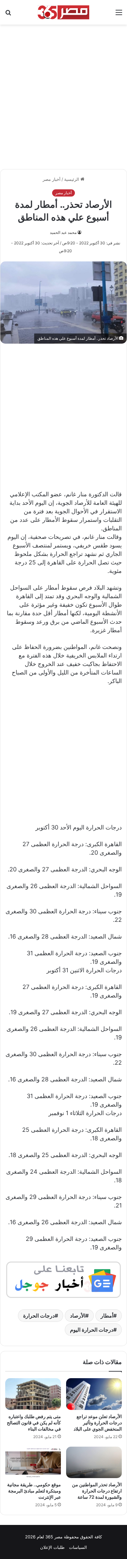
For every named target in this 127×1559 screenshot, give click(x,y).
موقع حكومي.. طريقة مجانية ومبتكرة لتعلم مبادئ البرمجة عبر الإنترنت (34, 1491)
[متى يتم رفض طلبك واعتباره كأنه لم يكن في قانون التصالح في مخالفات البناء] (33, 1394)
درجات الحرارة (39, 1315)
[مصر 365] (63, 12)
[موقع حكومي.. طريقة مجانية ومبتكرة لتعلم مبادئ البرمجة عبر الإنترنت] (33, 1462)
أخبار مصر (52, 179)
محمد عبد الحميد (63, 232)
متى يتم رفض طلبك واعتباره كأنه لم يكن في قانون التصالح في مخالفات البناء (34, 1423)
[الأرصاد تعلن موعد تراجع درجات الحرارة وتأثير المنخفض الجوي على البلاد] (94, 1394)
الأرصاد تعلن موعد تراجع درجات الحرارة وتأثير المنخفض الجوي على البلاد (98, 1423)
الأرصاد (77, 1315)
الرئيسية (72, 179)
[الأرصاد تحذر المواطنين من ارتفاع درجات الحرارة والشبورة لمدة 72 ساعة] (94, 1462)
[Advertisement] (63, 93)
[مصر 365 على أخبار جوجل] (63, 1279)
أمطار (107, 1315)
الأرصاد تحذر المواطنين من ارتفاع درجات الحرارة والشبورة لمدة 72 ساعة (97, 1491)
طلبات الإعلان (52, 1547)
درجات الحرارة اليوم (91, 1329)
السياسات (78, 1547)
